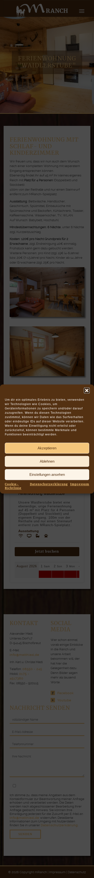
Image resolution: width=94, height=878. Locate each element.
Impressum (79, 484)
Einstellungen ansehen (47, 474)
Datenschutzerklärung (49, 484)
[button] (86, 390)
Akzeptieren (47, 448)
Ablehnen (47, 461)
